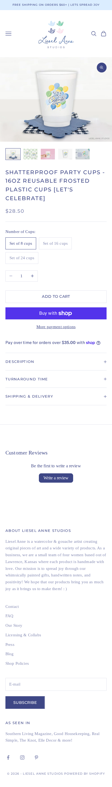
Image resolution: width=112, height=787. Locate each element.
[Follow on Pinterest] (36, 757)
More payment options (56, 327)
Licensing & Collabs (23, 635)
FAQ (9, 616)
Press (9, 644)
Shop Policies (17, 663)
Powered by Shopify (84, 774)
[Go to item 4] (65, 154)
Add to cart (56, 296)
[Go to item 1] (13, 154)
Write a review (56, 478)
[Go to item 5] (82, 154)
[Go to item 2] (30, 154)
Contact (12, 606)
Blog (9, 654)
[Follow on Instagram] (22, 757)
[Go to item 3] (47, 154)
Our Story (13, 625)
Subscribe (25, 702)
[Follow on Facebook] (8, 757)
